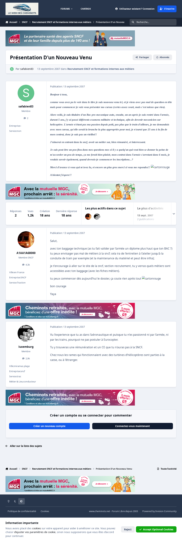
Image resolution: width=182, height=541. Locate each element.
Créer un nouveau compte (49, 426)
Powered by (159, 511)
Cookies (45, 511)
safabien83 (25, 106)
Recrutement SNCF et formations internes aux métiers (100, 69)
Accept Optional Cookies (158, 529)
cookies (36, 528)
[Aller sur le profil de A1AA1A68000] (88, 216)
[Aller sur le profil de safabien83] (12, 69)
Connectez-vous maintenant (132, 426)
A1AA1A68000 (26, 253)
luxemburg (26, 347)
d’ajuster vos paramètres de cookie (34, 532)
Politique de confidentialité (22, 511)
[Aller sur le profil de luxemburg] (97, 216)
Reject (128, 529)
